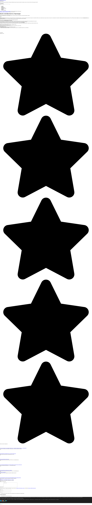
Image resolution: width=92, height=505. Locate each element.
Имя (0, 489)
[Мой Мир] (6, 500)
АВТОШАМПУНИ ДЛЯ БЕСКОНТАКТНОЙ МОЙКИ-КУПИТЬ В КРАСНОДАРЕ (10, 477)
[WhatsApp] (5, 500)
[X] (4, 500)
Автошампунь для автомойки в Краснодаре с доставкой (7, 479)
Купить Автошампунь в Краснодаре (4, 459)
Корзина (2, 9)
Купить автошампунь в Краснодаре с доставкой (6, 470)
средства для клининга (3, 472)
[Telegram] (3, 500)
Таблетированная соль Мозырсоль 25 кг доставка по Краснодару (8, 453)
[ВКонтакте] (1, 500)
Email (1, 490)
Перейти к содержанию (3, 0)
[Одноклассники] (2, 500)
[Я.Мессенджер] (0, 500)
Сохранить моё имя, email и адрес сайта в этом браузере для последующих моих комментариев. (12, 493)
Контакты (2, 8)
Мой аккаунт (3, 7)
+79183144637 (1, 3)
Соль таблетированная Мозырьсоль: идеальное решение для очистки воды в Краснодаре (11, 464)
